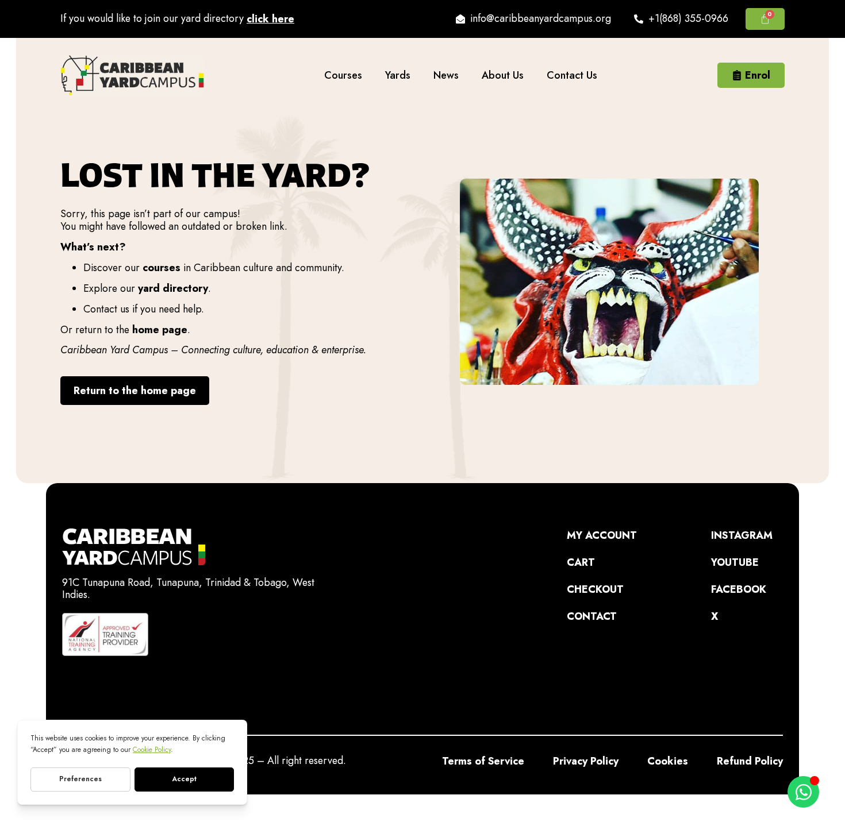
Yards (397, 75)
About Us (503, 75)
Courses (343, 75)
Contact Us (572, 75)
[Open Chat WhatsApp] (803, 792)
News (446, 75)
